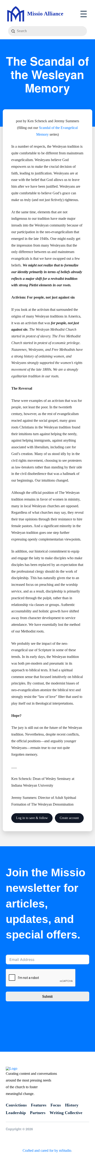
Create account (69, 818)
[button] (83, 14)
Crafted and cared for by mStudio (47, 1150)
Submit (47, 996)
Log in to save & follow (32, 818)
